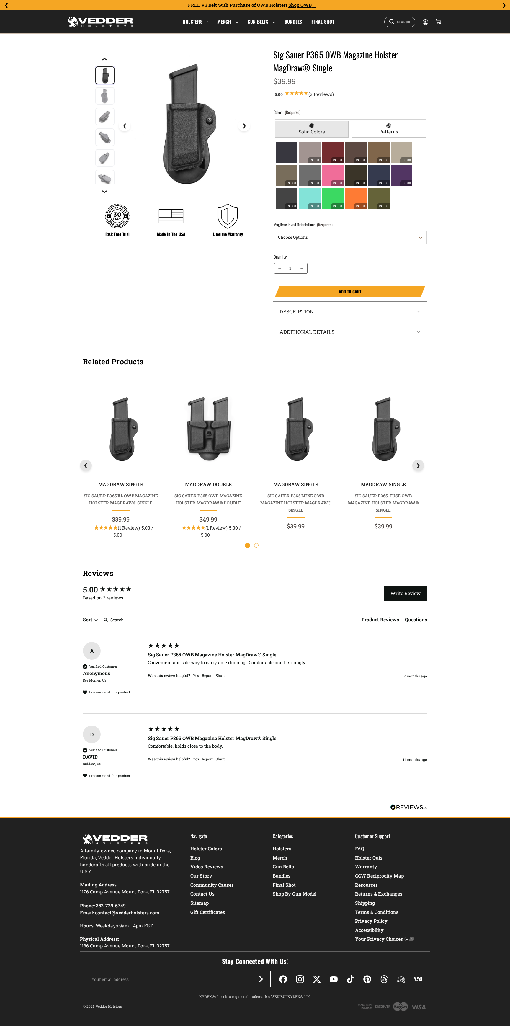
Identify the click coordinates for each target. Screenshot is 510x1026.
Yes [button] (196, 675)
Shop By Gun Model (294, 894)
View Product (120, 430)
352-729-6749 (111, 905)
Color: (287, 112)
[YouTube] (333, 979)
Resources (366, 885)
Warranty (366, 866)
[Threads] (384, 979)
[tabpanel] (350, 175)
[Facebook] (283, 979)
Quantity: (280, 257)
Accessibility (369, 930)
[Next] (504, 5)
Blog (195, 858)
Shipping (365, 903)
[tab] (312, 129)
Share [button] (220, 675)
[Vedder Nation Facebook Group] (417, 979)
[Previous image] (124, 125)
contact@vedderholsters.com (127, 912)
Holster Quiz (368, 858)
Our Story (201, 876)
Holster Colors (206, 848)
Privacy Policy (371, 921)
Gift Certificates (207, 912)
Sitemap (199, 903)
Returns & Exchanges (378, 894)
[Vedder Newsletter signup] (261, 979)
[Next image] (244, 125)
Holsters (192, 21)
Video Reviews (206, 866)
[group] (114, 589)
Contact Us (202, 894)
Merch (225, 21)
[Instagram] (300, 979)
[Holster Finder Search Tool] (400, 21)
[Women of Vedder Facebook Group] (401, 979)
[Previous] (6, 5)
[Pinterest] (367, 979)
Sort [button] (88, 619)
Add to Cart (318, 291)
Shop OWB (300, 5)
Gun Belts (259, 21)
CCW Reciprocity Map (379, 876)
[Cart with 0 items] (437, 22)
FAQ (359, 848)
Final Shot (322, 21)
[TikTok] (350, 979)
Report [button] (207, 675)
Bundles (293, 21)
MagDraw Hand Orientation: (303, 224)
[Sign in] (425, 22)
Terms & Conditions (376, 912)
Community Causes (212, 885)
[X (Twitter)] (316, 979)
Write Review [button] (405, 593)
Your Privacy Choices (379, 939)
